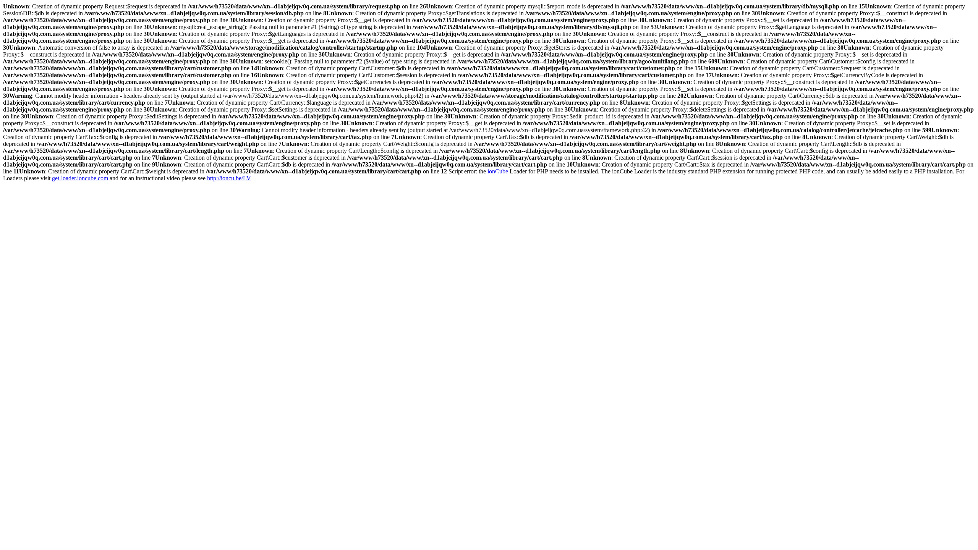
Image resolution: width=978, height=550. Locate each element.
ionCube (497, 171)
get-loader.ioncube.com (80, 178)
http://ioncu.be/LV (229, 178)
